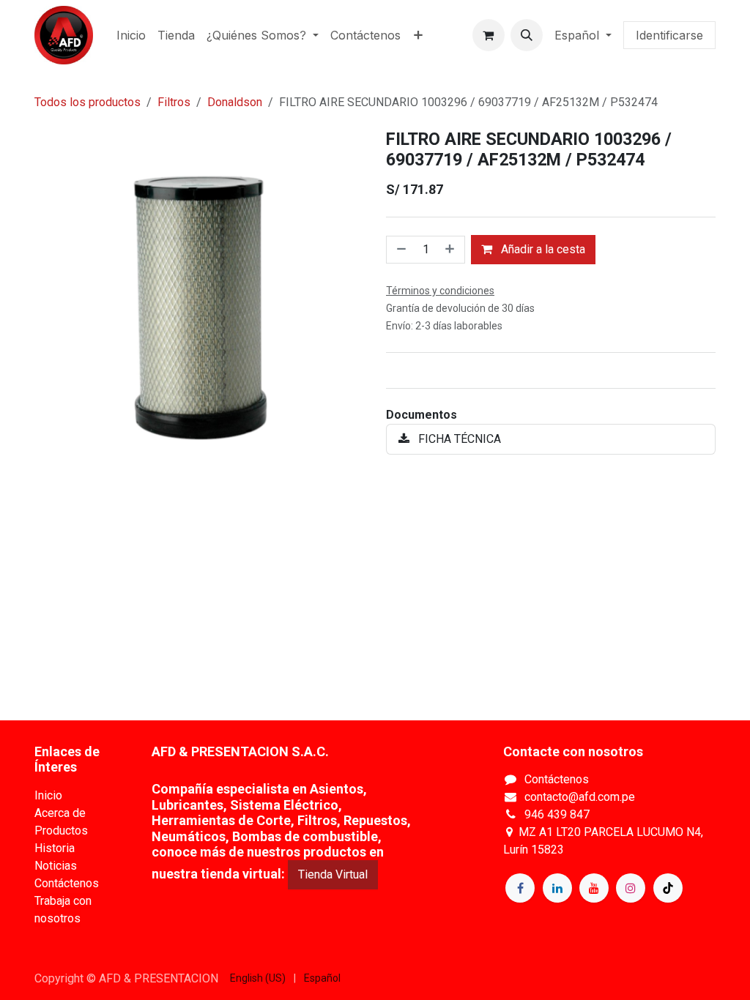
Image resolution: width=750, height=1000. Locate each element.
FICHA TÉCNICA (458, 439)
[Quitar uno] (400, 249)
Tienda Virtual (333, 874)
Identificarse (669, 35)
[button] (526, 35)
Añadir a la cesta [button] (541, 249)
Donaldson (234, 102)
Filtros (173, 102)
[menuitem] (131, 35)
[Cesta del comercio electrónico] (488, 35)
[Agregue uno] (451, 249)
